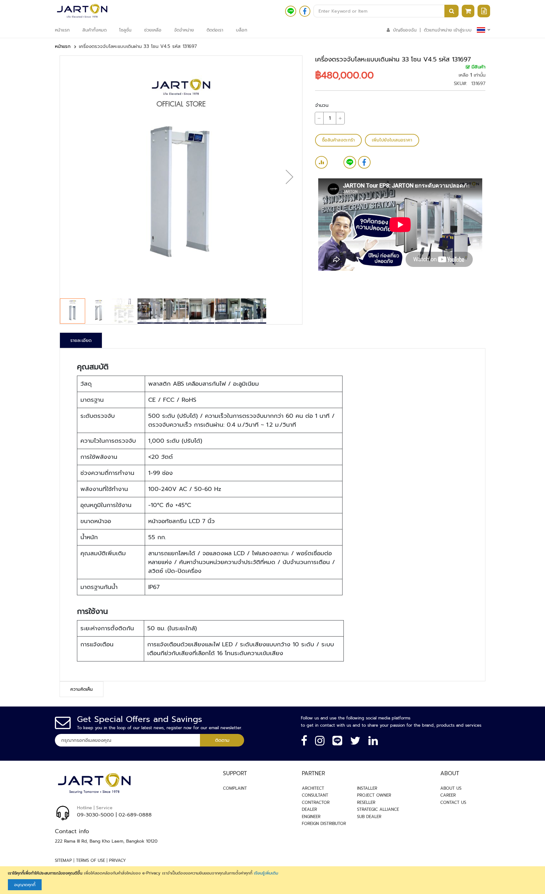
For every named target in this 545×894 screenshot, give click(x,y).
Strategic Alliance (378, 809)
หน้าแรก (63, 46)
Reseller (366, 802)
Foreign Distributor (324, 824)
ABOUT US (450, 788)
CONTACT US (453, 802)
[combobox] (386, 11)
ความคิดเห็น (81, 689)
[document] (273, 880)
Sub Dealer (369, 817)
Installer (367, 788)
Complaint (235, 788)
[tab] (81, 340)
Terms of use (90, 860)
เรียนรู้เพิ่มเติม (266, 873)
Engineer (311, 817)
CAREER (448, 795)
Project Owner (374, 795)
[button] (289, 177)
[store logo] (82, 11)
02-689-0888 (135, 815)
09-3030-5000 (95, 815)
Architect (313, 788)
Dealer (309, 809)
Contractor (316, 802)
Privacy (117, 860)
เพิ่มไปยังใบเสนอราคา (392, 140)
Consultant (315, 795)
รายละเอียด (80, 340)
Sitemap (63, 860)
